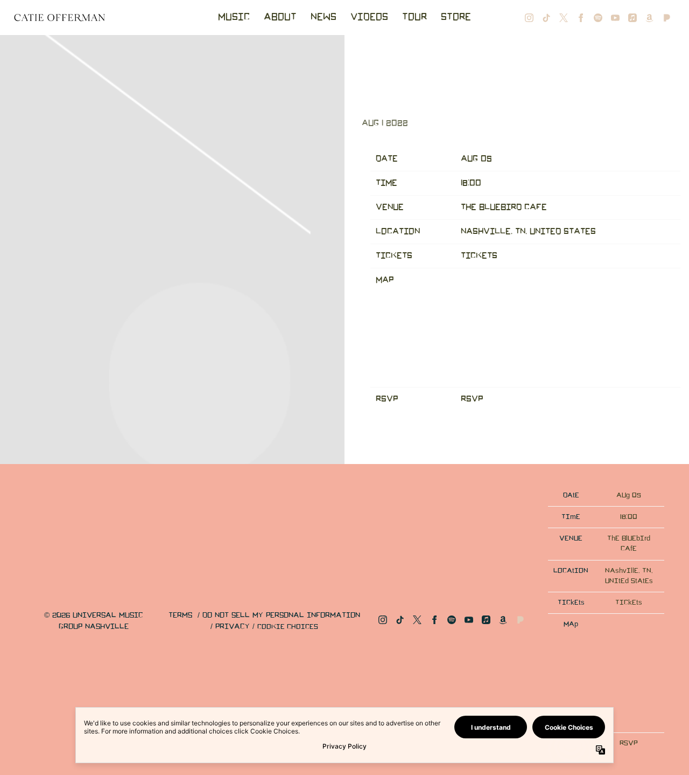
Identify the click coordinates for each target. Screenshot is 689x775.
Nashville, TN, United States (528, 231)
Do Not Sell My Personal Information (281, 615)
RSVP (472, 399)
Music (234, 17)
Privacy (232, 627)
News (323, 17)
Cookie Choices (287, 627)
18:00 (471, 182)
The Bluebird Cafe (504, 207)
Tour (414, 17)
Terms (180, 615)
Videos (369, 17)
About (280, 17)
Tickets (479, 255)
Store (456, 17)
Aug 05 (476, 158)
